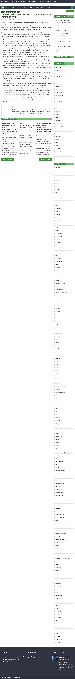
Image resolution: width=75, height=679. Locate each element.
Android (57, 180)
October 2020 (59, 95)
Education (58, 327)
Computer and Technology (63, 277)
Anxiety (57, 186)
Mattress (58, 439)
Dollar (57, 320)
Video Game (59, 627)
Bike (56, 217)
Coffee (57, 270)
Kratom (57, 414)
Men (57, 445)
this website (7, 33)
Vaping (57, 620)
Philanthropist (59, 502)
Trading (57, 608)
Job (56, 408)
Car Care (58, 252)
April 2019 (58, 145)
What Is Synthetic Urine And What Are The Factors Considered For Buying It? (64, 41)
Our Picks (58, 486)
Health (57, 370)
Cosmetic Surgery (60, 283)
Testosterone (59, 599)
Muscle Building (59, 461)
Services (58, 555)
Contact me (48, 1)
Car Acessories (59, 249)
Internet (58, 399)
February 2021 (59, 83)
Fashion (8, 123)
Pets (57, 499)
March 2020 (59, 117)
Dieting (57, 314)
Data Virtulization (60, 299)
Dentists (58, 311)
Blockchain (58, 224)
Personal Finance (60, 495)
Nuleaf (57, 477)
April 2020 (58, 114)
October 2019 (59, 130)
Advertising (41, 1)
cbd (56, 255)
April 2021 (58, 77)
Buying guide (59, 242)
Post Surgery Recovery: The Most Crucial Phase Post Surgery (8, 159)
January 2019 (59, 155)
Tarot (57, 589)
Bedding (58, 214)
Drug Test (58, 324)
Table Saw (58, 586)
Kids (56, 411)
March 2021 (58, 80)
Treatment (38, 127)
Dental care (59, 308)
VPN (56, 630)
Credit (57, 286)
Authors (28, 1)
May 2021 (58, 73)
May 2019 (58, 142)
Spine (57, 574)
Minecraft (58, 449)
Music (57, 464)
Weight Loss (59, 639)
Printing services (60, 514)
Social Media (59, 567)
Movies (57, 458)
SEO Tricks (58, 552)
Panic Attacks (59, 489)
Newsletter (22, 1)
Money (57, 455)
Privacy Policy (31, 656)
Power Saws (58, 511)
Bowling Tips (59, 236)
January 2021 (59, 86)
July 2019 (58, 136)
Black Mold (58, 221)
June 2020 (58, 108)
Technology (59, 595)
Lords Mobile (59, 427)
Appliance (58, 189)
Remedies (58, 536)
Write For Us (34, 1)
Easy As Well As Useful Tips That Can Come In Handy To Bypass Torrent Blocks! (46, 159)
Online (57, 480)
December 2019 (60, 123)
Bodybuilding (59, 233)
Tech (37, 7)
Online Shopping (60, 483)
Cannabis (58, 246)
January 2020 (59, 120)
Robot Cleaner (59, 542)
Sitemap (55, 1)
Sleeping (58, 564)
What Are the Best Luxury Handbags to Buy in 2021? (62, 34)
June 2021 (58, 70)
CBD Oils (58, 264)
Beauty (37, 123)
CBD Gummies (59, 261)
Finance (58, 345)
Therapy (58, 602)
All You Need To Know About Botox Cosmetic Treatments (64, 29)
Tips (57, 605)
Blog (57, 227)
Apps (57, 192)
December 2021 (59, 67)
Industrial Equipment (61, 392)
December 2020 (60, 89)
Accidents (58, 171)
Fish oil (57, 349)
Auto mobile (59, 199)
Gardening (58, 361)
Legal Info (58, 420)
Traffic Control (59, 611)
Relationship (59, 530)
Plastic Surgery (59, 505)
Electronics (58, 330)
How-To (24, 7)
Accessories (59, 167)
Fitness (57, 352)
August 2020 (59, 102)
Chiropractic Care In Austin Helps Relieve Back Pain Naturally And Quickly (66, 664)
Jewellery (58, 405)
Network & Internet (60, 470)
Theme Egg (17, 677)
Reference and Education (62, 527)
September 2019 (60, 133)
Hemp (57, 377)
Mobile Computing (60, 452)
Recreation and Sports (61, 524)
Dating (57, 302)
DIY (56, 317)
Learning (58, 417)
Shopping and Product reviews (9, 125)
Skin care (43, 125)
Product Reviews (46, 7)
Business (58, 239)
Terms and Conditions (34, 658)
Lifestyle (38, 125)
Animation (58, 183)
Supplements (59, 583)
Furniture (58, 355)
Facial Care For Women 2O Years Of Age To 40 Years (43, 131)
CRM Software (59, 289)
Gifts (57, 364)
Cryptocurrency (60, 295)
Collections (58, 274)
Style (3, 127)
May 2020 (58, 111)
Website (58, 636)
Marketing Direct (60, 436)
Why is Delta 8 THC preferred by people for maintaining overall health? (64, 49)
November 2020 (60, 92)
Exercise (58, 336)
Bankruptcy (58, 208)
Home (7, 7)
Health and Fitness (60, 374)
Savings (57, 549)
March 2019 (58, 148)
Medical (32, 7)
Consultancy (59, 280)
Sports (57, 577)
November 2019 (59, 127)
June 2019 (58, 139)
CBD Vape (58, 267)
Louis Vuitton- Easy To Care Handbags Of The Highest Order (9, 131)
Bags (3, 123)
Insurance (58, 395)
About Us (17, 1)
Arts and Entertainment (62, 196)
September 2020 (60, 98)
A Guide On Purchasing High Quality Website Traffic (26, 127)
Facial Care (43, 123)
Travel (13, 7)
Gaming (58, 358)
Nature (57, 467)
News (18, 7)
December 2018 (60, 158)
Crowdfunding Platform (62, 292)
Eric (11, 19)
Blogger (57, 230)
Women (44, 127)
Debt (57, 305)
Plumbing (58, 508)
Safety (57, 545)
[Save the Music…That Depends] (54, 657)
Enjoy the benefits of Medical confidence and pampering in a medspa (64, 22)
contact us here (6, 661)
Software (58, 570)
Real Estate (58, 520)
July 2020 (58, 105)
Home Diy (58, 383)
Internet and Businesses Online (63, 402)
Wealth (57, 633)
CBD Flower (58, 258)
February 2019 (59, 152)
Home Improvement (61, 386)
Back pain (58, 202)
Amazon (58, 177)
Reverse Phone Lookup (11, 12)
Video (57, 624)
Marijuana (58, 430)
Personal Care (59, 492)
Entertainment (59, 333)
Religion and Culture (61, 533)
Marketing (58, 433)
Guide (3, 12)
